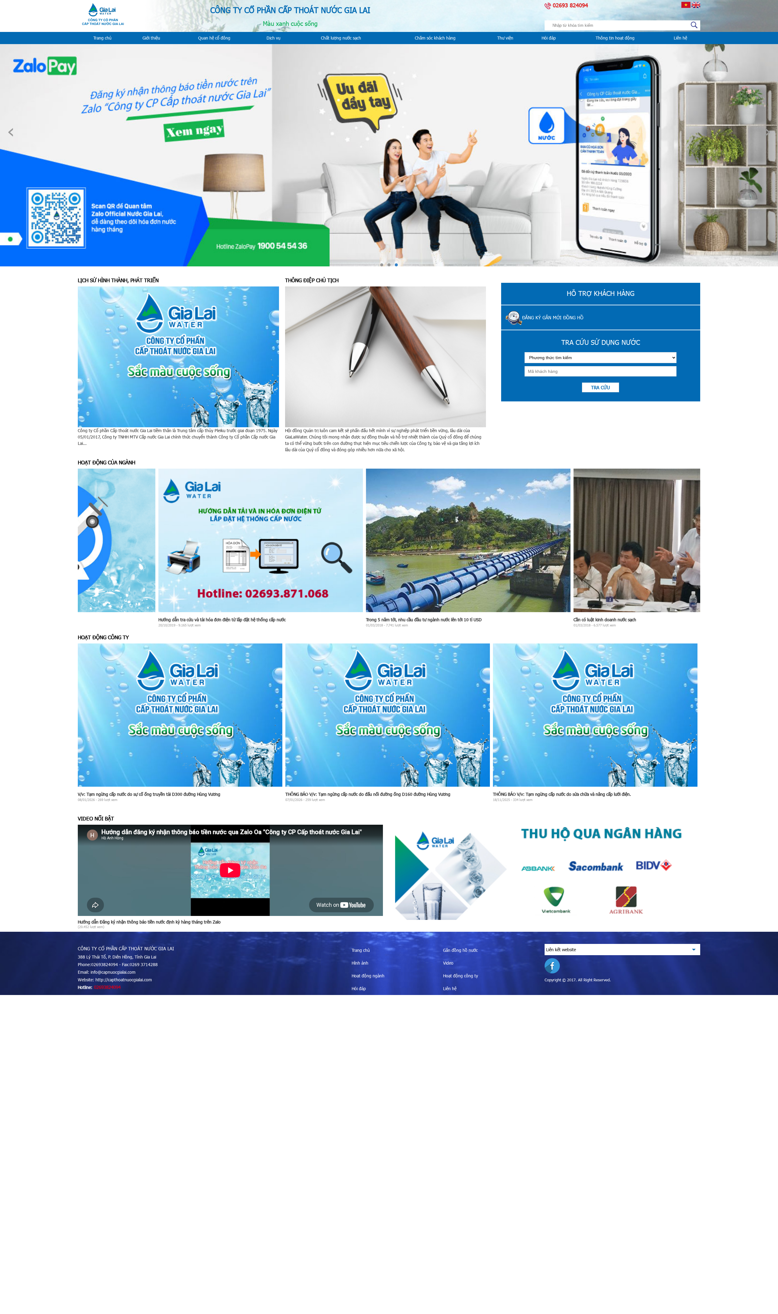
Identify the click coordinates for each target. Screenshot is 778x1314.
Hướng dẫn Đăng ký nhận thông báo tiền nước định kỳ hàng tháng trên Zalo (149, 922)
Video (448, 963)
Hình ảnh (360, 963)
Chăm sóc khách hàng (435, 38)
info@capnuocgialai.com (113, 972)
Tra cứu (600, 387)
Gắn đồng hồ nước (460, 950)
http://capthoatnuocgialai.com (123, 980)
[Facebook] (555, 964)
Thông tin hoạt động (615, 38)
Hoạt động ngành (368, 976)
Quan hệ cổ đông (214, 38)
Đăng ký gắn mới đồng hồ (553, 317)
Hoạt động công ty (460, 976)
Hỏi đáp (549, 38)
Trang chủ (102, 38)
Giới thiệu (151, 38)
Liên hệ (680, 38)
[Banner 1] (547, 871)
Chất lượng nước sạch (341, 38)
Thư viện (505, 38)
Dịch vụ (274, 38)
